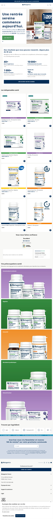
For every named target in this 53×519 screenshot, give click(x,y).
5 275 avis (28, 242)
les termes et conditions (35, 451)
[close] (51, 501)
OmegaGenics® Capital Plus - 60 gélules (10, 190)
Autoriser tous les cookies (20, 515)
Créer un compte (26, 469)
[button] (2, 5)
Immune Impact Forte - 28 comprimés (35, 190)
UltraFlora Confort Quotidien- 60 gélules (10, 155)
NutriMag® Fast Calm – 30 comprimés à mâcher (11, 119)
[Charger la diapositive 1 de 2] (3, 41)
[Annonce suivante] (51, 1)
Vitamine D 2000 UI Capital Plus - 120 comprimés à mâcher (13, 225)
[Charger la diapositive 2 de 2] (5, 41)
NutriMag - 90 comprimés (33, 155)
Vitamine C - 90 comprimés (33, 225)
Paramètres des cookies (8, 515)
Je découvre (8, 32)
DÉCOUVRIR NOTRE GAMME (26, 81)
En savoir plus (5, 511)
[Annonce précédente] (1, 1)
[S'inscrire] (37, 446)
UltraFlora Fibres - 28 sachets (33, 119)
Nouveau (5, 17)
